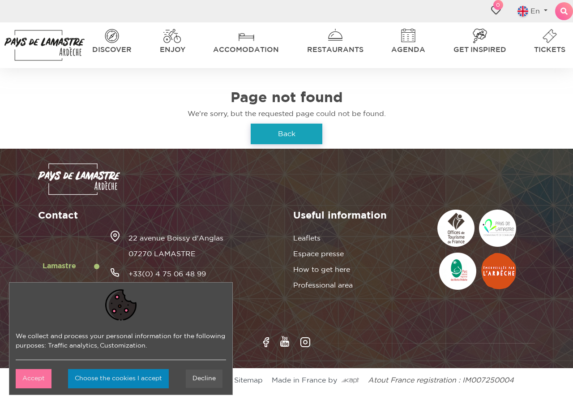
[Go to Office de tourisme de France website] (456, 228)
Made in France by (307, 380)
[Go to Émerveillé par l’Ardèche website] (499, 271)
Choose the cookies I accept (118, 378)
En (532, 11)
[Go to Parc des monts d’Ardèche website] (457, 271)
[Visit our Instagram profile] (305, 342)
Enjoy (172, 50)
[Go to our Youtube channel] (284, 341)
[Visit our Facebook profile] (266, 342)
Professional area (323, 285)
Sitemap (248, 380)
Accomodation (247, 50)
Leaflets (307, 238)
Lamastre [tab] (59, 266)
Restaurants (334, 50)
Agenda (408, 50)
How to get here (321, 269)
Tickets (552, 50)
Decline (204, 378)
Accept (33, 378)
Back (286, 134)
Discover (109, 50)
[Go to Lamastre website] (497, 228)
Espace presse (318, 254)
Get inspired (481, 50)
